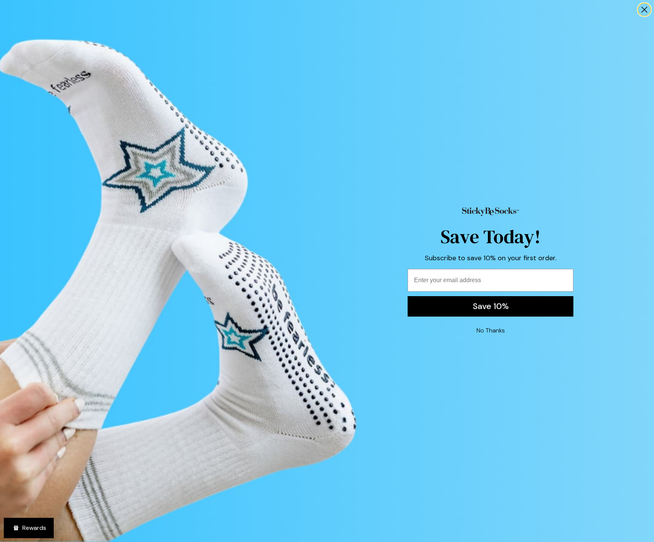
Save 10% (491, 306)
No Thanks (490, 330)
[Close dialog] (644, 9)
